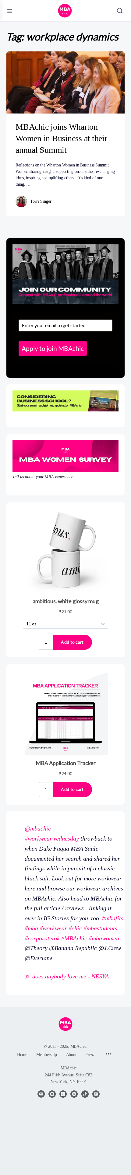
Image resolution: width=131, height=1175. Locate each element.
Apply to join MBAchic (53, 348)
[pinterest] (74, 1094)
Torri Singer (40, 201)
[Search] (119, 10)
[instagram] (52, 1094)
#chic (75, 928)
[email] (41, 1094)
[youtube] (96, 1094)
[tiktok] (85, 1094)
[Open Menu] (9, 10)
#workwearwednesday (52, 838)
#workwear (53, 928)
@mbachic (38, 828)
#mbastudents (100, 928)
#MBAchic (74, 938)
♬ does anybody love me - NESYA (67, 976)
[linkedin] (63, 1094)
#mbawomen (104, 938)
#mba (31, 928)
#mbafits (112, 918)
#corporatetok (42, 938)
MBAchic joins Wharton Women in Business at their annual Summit (61, 138)
